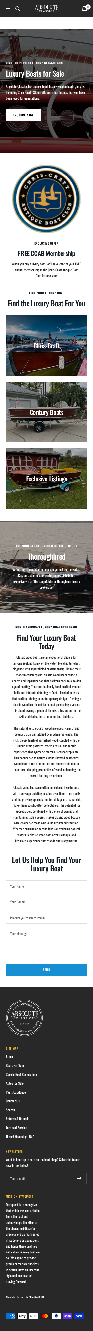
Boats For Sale (15, 1065)
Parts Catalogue (16, 1092)
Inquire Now (23, 115)
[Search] (17, 8)
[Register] (79, 1178)
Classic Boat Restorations (21, 1074)
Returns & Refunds (17, 1118)
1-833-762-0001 (35, 1297)
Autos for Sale (15, 1083)
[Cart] (84, 8)
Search (10, 1109)
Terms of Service (16, 1127)
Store (9, 1056)
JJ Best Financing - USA (20, 1136)
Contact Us (13, 1100)
